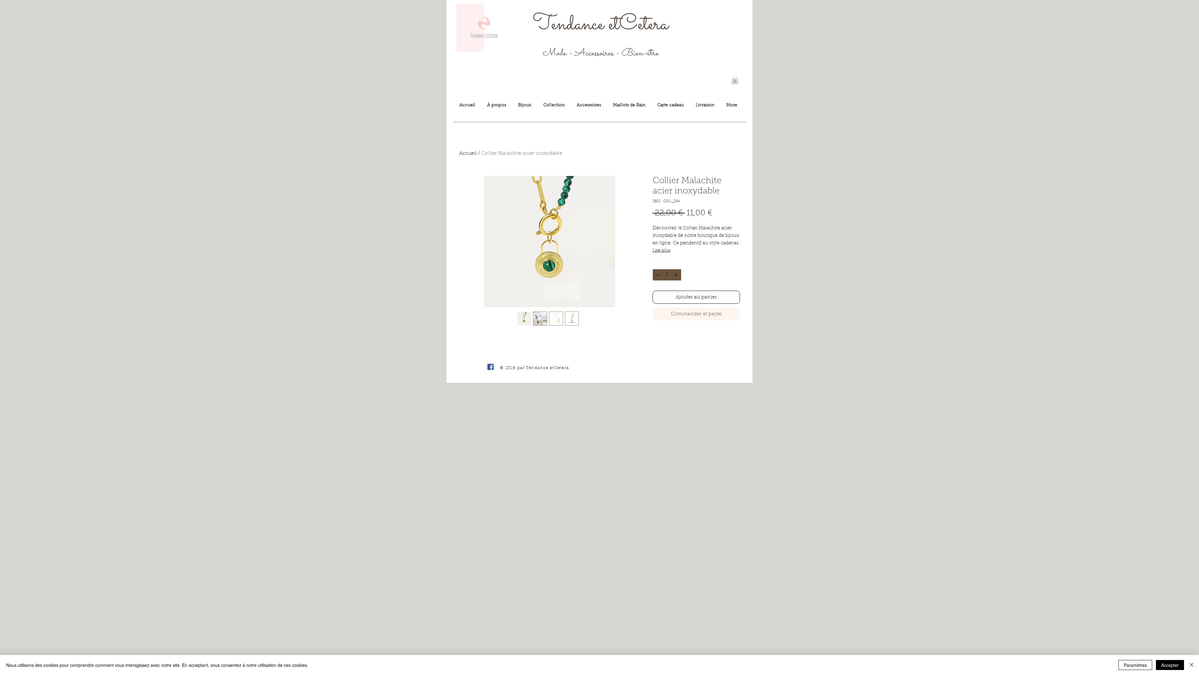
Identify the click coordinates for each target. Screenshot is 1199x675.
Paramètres (1135, 665)
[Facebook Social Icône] (490, 367)
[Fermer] (1191, 665)
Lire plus (661, 250)
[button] (735, 79)
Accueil (468, 153)
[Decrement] (657, 274)
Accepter (1170, 665)
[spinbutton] (667, 274)
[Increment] (676, 274)
